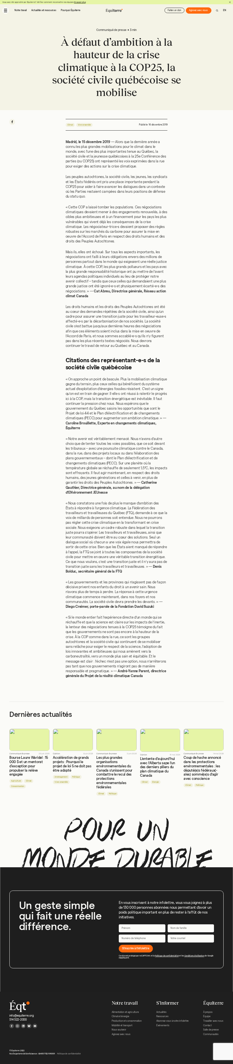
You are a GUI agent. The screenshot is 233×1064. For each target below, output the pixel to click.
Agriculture (16, 781)
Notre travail (20, 10)
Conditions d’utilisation (194, 956)
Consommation (17, 786)
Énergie (155, 782)
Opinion (56, 754)
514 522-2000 (18, 1019)
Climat (70, 125)
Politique (76, 777)
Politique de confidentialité (166, 956)
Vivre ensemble (84, 125)
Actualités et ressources (43, 10)
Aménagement (61, 777)
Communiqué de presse (19, 754)
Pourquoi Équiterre (70, 10)
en (224, 10)
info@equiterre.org (21, 1015)
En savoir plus (80, 2)
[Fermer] (230, 2)
